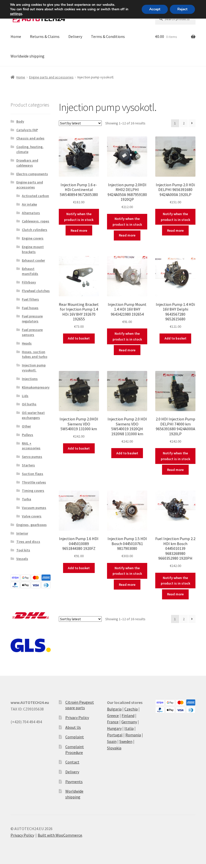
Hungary (114, 728)
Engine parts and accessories (51, 77)
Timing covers (33, 490)
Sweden (125, 741)
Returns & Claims (45, 36)
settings (16, 14)
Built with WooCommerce (60, 835)
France (113, 721)
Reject (182, 9)
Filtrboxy (29, 282)
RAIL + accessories (31, 446)
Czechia (131, 708)
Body (20, 121)
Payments (74, 781)
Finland (128, 715)
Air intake (29, 204)
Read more (79, 230)
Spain (112, 741)
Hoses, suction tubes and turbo (34, 354)
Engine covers (32, 238)
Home (16, 36)
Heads (27, 343)
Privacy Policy (77, 717)
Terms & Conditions (108, 36)
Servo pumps (32, 456)
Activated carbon (35, 196)
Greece (113, 715)
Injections (30, 378)
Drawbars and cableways (27, 163)
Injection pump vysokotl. (34, 367)
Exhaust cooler (33, 260)
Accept (154, 9)
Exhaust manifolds (30, 271)
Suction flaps (32, 473)
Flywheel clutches (36, 291)
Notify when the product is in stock (78, 217)
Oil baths (29, 404)
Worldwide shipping (27, 56)
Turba (26, 499)
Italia (129, 728)
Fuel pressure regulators (32, 318)
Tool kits (23, 550)
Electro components (32, 174)
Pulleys (27, 435)
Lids (25, 396)
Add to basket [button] (79, 338)
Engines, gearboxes (31, 524)
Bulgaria (114, 708)
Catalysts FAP (27, 130)
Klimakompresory (35, 387)
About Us (73, 727)
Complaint (74, 736)
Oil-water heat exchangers (33, 415)
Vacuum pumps (34, 507)
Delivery (75, 36)
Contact (72, 761)
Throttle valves (34, 482)
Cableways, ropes (35, 221)
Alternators (31, 213)
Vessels (22, 558)
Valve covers (31, 516)
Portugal (115, 734)
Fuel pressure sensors (32, 332)
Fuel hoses (30, 308)
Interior (22, 533)
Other (26, 426)
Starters (28, 465)
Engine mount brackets (33, 249)
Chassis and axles (30, 138)
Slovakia (114, 747)
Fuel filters (30, 299)
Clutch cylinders (34, 229)
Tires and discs (28, 541)
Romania (133, 734)
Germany (129, 721)
